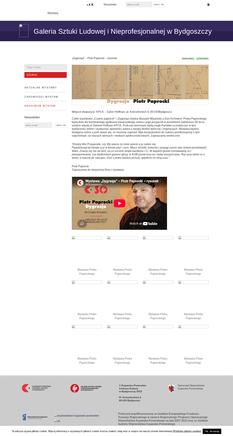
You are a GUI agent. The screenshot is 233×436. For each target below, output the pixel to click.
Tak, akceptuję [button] (212, 431)
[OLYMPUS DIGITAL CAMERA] (87, 251)
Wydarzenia (73, 13)
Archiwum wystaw (40, 105)
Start (36, 13)
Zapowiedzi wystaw (41, 96)
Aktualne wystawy (40, 87)
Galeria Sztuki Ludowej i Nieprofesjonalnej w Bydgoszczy (123, 31)
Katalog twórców (99, 13)
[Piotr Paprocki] (193, 296)
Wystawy (52, 13)
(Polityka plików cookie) (187, 431)
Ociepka (122, 13)
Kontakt (139, 13)
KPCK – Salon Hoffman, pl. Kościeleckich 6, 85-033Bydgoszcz (134, 111)
